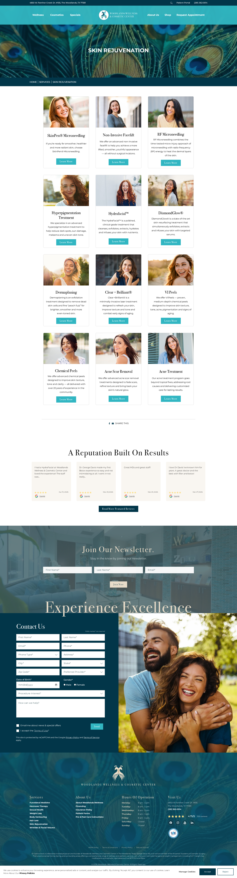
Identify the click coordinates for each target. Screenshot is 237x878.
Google (42, 496)
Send (97, 726)
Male (68, 685)
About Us (153, 15)
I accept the (24, 730)
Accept (207, 871)
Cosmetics (57, 15)
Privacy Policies (27, 873)
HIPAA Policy (93, 847)
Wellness (38, 15)
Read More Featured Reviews (118, 508)
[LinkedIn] (192, 823)
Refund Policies (142, 847)
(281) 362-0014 (200, 3)
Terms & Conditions (110, 847)
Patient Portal (183, 3)
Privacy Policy (72, 737)
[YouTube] (185, 823)
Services (44, 82)
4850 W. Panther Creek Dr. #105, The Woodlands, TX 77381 (58, 3)
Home (33, 82)
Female (80, 685)
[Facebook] (171, 823)
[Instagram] (178, 823)
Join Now (118, 584)
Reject (225, 871)
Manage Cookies (187, 871)
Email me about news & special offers (40, 725)
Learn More (66, 161)
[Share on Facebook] (109, 423)
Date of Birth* (23, 679)
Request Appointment (191, 15)
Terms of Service (91, 737)
